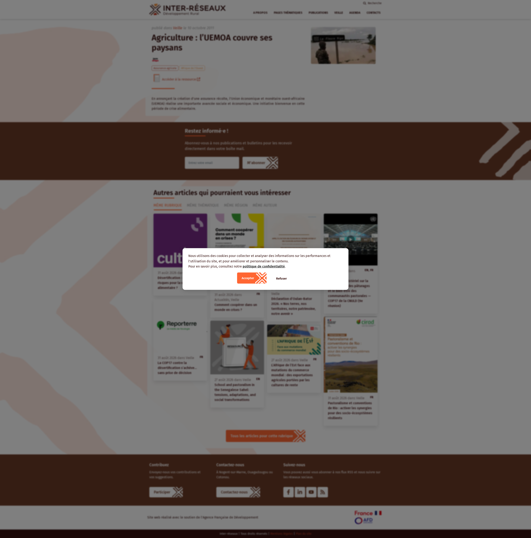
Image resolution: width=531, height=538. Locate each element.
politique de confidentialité (264, 266)
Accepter (248, 278)
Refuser (281, 278)
